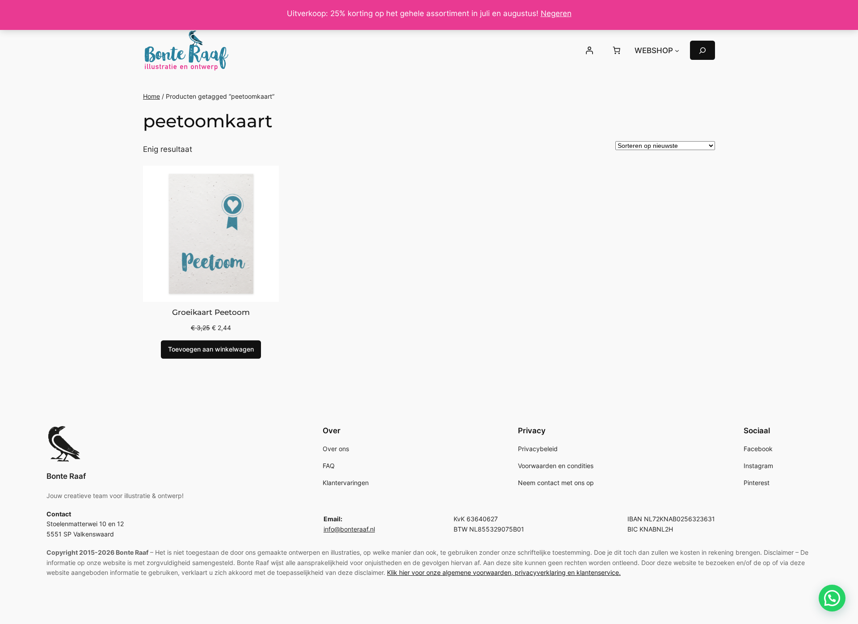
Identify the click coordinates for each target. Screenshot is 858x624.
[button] (832, 598)
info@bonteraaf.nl (349, 529)
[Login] (589, 50)
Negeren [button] (556, 13)
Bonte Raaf (66, 476)
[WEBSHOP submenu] (677, 50)
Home (151, 96)
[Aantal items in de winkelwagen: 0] (616, 50)
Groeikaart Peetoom (211, 312)
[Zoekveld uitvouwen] (702, 50)
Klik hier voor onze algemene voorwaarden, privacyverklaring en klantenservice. (504, 572)
